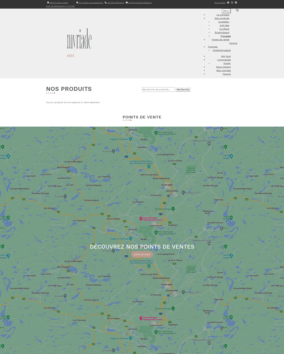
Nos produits (222, 18)
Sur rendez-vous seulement (90, 2)
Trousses (225, 36)
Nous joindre (219, 2)
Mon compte (223, 70)
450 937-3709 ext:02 (115, 2)
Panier (227, 63)
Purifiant (224, 29)
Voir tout (226, 56)
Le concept (223, 14)
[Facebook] (228, 2)
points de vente (142, 254)
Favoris (227, 74)
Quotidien (223, 21)
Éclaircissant (222, 32)
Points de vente (220, 39)
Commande (224, 59)
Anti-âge (224, 25)
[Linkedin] (236, 2)
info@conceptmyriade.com (140, 2)
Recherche (183, 89)
